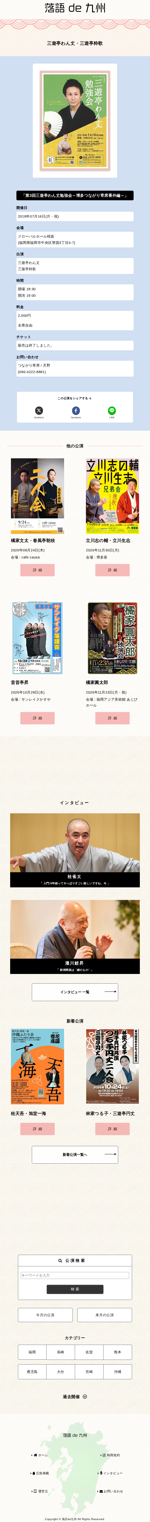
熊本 (117, 1352)
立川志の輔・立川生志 (108, 540)
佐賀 (89, 1352)
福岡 (32, 1352)
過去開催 (71, 1396)
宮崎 (89, 1372)
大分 (60, 1372)
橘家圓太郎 (97, 682)
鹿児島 (32, 1372)
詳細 (38, 570)
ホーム (42, 1455)
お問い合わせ (113, 1491)
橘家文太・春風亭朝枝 (33, 540)
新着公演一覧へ (75, 1155)
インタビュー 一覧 (74, 992)
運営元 (42, 1491)
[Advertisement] (75, 768)
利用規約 (113, 1455)
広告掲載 (42, 1473)
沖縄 (117, 1372)
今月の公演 (45, 1315)
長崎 (60, 1352)
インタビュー (112, 1473)
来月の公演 (105, 1315)
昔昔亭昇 (20, 682)
